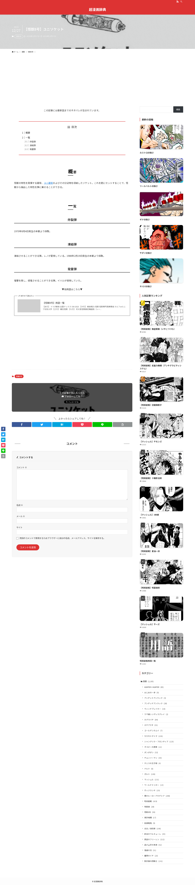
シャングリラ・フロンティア (159, 741)
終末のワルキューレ (154, 834)
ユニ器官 (48, 183)
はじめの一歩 (151, 692)
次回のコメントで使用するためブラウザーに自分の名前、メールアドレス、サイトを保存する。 (62, 538)
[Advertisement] (97, 85)
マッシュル (151, 779)
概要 (28, 132)
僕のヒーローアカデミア (157, 795)
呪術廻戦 (150, 801)
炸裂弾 (33, 141)
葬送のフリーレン (154, 839)
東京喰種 (150, 817)
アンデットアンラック (155, 698)
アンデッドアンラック (155, 703)
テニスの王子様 (152, 763)
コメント (21, 467)
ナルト (148, 768)
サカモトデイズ (153, 736)
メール (20, 516)
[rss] (177, 1)
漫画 (148, 681)
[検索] (181, 1)
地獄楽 (149, 806)
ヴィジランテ (152, 790)
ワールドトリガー (153, 785)
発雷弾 (33, 149)
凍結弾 (33, 145)
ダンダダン (151, 752)
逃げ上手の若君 (153, 844)
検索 (178, 109)
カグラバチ (151, 719)
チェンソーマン (153, 757)
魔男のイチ (151, 855)
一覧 (28, 137)
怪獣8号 (19, 36)
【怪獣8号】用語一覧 (54, 302)
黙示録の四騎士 (153, 861)
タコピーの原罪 (153, 747)
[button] (21, 424)
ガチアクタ (151, 725)
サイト (19, 527)
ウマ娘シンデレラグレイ (156, 714)
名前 (19, 505)
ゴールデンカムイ (153, 730)
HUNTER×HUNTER (154, 687)
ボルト (149, 774)
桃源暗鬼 (149, 823)
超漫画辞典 (97, 9)
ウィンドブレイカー (154, 708)
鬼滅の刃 (150, 850)
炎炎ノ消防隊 (152, 828)
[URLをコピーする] (122, 424)
